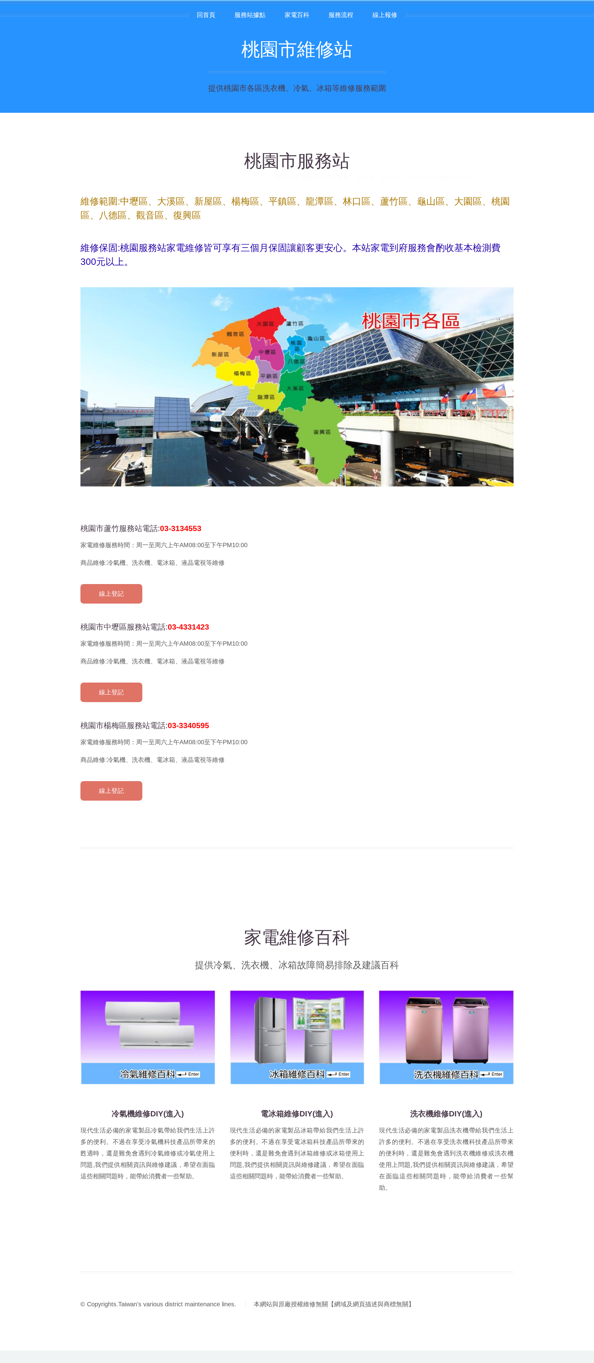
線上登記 (111, 593)
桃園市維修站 (297, 49)
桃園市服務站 (297, 161)
